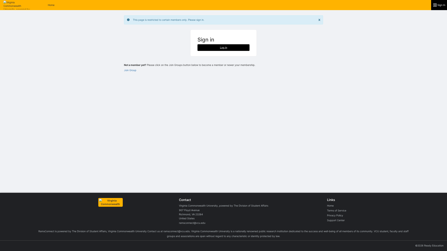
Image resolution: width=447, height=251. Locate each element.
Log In (223, 47)
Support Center (336, 220)
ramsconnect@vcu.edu (192, 222)
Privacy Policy (335, 215)
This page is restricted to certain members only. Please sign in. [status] (168, 19)
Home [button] (51, 4)
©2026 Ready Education (429, 245)
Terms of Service (336, 210)
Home (330, 205)
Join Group (130, 70)
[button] (17, 4)
